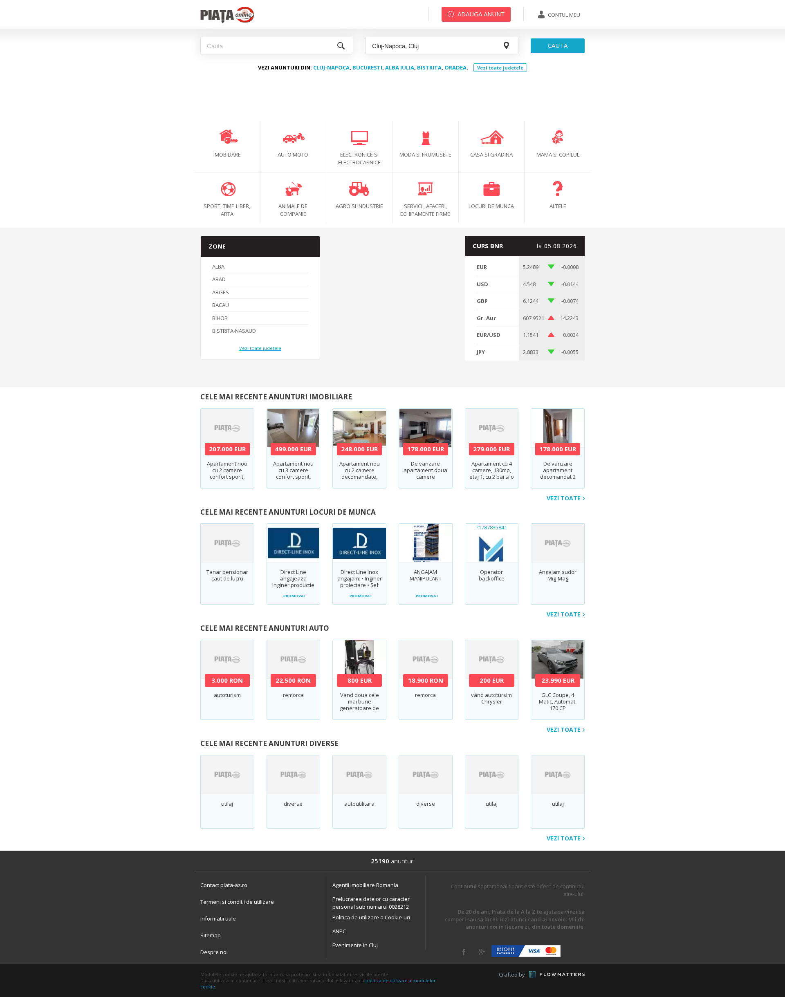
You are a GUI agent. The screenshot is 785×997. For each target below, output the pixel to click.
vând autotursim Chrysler (491, 698)
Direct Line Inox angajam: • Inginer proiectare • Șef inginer (359, 582)
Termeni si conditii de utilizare (237, 901)
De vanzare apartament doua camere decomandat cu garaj (425, 476)
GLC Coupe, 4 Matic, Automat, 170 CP (557, 701)
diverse (293, 803)
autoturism (227, 695)
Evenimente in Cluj (355, 945)
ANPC (339, 931)
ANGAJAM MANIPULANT (426, 575)
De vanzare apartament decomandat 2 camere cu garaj (558, 473)
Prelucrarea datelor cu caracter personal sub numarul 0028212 (371, 902)
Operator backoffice (492, 575)
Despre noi (214, 952)
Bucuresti (367, 67)
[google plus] (482, 952)
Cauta (557, 45)
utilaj (227, 803)
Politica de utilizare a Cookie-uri (371, 917)
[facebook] (464, 952)
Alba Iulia (399, 67)
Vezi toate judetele (500, 68)
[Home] (227, 22)
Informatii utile (218, 918)
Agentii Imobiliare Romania (365, 885)
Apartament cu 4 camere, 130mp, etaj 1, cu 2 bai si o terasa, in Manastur (491, 476)
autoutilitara (359, 803)
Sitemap (210, 935)
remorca (293, 695)
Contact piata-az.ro (223, 885)
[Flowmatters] (557, 974)
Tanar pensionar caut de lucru (227, 575)
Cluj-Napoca (331, 67)
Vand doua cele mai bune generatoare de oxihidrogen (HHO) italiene (359, 708)
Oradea (455, 67)
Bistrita (429, 67)
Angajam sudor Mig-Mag (557, 575)
